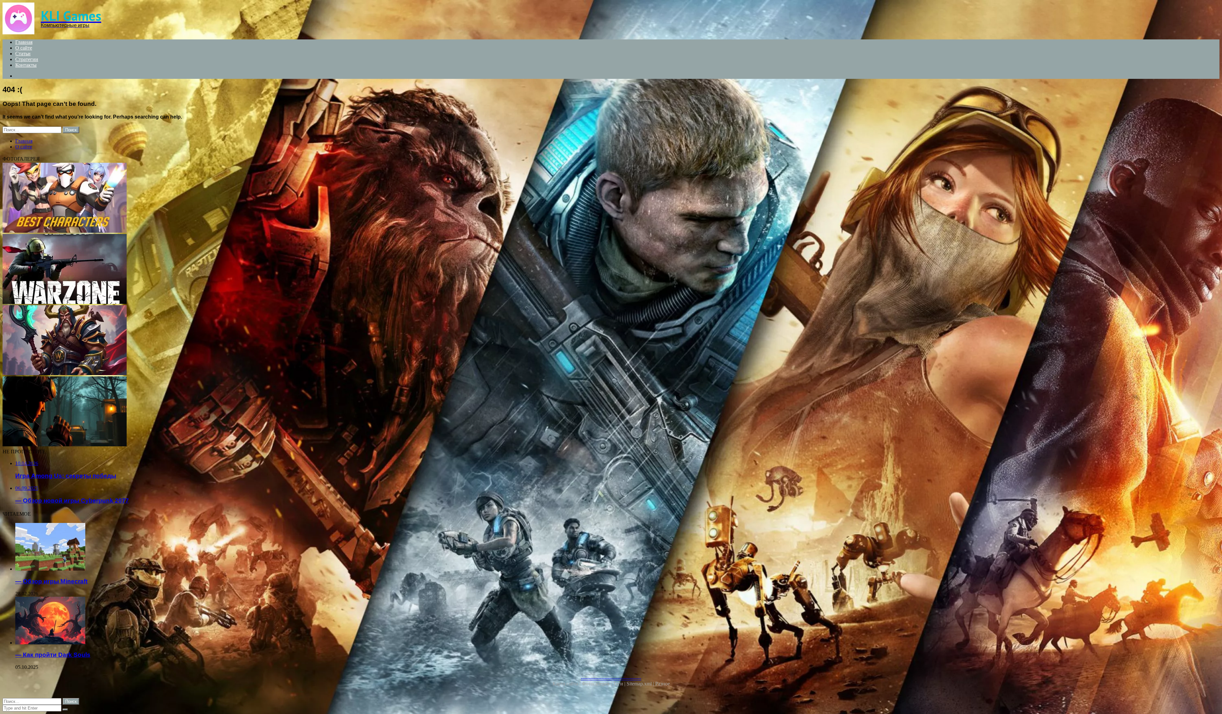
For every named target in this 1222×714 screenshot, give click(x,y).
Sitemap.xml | (641, 683)
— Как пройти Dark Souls (52, 654)
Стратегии (26, 59)
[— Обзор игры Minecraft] (199, 547)
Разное (662, 683)
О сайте (23, 48)
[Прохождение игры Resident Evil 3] (193, 412)
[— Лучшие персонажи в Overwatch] (193, 198)
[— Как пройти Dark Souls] (199, 621)
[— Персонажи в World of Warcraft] (193, 340)
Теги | (620, 683)
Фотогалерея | (597, 683)
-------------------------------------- (611, 678)
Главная (23, 42)
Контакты (26, 65)
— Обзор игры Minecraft (51, 581)
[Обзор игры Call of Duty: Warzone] (193, 269)
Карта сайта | (567, 683)
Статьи (23, 53)
